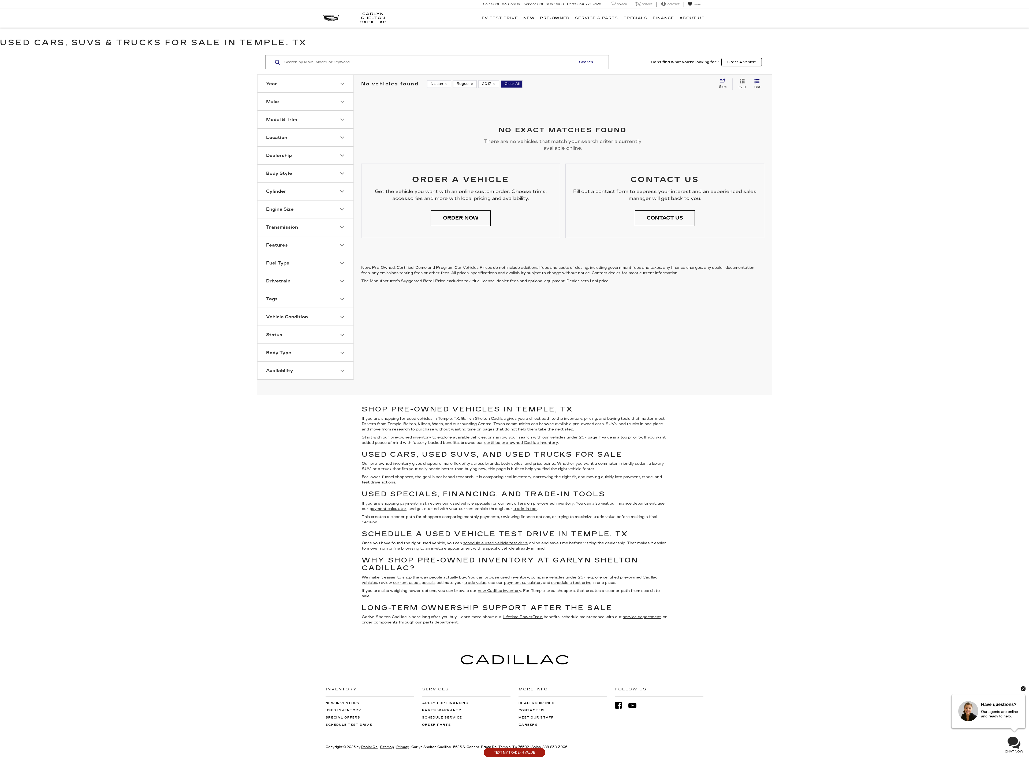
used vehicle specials (470, 503)
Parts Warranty (442, 710)
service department (642, 617)
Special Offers (343, 717)
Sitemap (387, 747)
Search (586, 62)
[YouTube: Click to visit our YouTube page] (635, 705)
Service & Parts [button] (596, 18)
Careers (528, 725)
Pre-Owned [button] (555, 18)
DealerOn (369, 747)
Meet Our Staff (536, 717)
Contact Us (532, 710)
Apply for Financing (445, 703)
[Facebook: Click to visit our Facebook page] (621, 705)
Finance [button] (663, 18)
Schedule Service (442, 717)
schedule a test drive (571, 582)
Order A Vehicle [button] (741, 62)
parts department (440, 622)
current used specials (414, 582)
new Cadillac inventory (499, 590)
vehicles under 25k (568, 437)
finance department (636, 503)
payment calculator (388, 508)
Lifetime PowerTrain (523, 617)
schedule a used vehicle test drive (495, 543)
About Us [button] (692, 18)
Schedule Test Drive (349, 725)
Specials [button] (635, 18)
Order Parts (436, 725)
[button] (461, 218)
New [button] (529, 18)
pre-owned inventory (410, 437)
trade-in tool (525, 508)
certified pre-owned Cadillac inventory (521, 442)
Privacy (402, 747)
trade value (475, 582)
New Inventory (343, 703)
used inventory (514, 577)
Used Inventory (343, 710)
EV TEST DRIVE (500, 18)
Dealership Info (537, 703)
